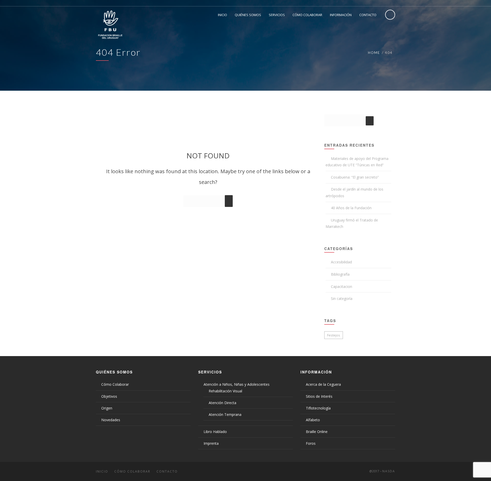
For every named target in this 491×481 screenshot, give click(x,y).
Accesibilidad (341, 262)
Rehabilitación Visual (225, 391)
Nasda (388, 471)
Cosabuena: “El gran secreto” (355, 177)
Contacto (167, 471)
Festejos (333, 335)
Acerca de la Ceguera (323, 384)
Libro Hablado (215, 431)
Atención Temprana (225, 414)
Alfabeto (313, 419)
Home (374, 53)
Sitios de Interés (319, 396)
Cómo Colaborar (115, 384)
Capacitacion (341, 286)
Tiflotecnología (318, 408)
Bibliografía (340, 274)
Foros (311, 443)
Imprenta (211, 443)
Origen (106, 408)
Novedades (110, 419)
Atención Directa (222, 402)
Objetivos (109, 396)
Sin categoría (341, 298)
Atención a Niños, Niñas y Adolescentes (237, 384)
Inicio (102, 471)
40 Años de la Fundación (351, 207)
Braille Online (317, 431)
